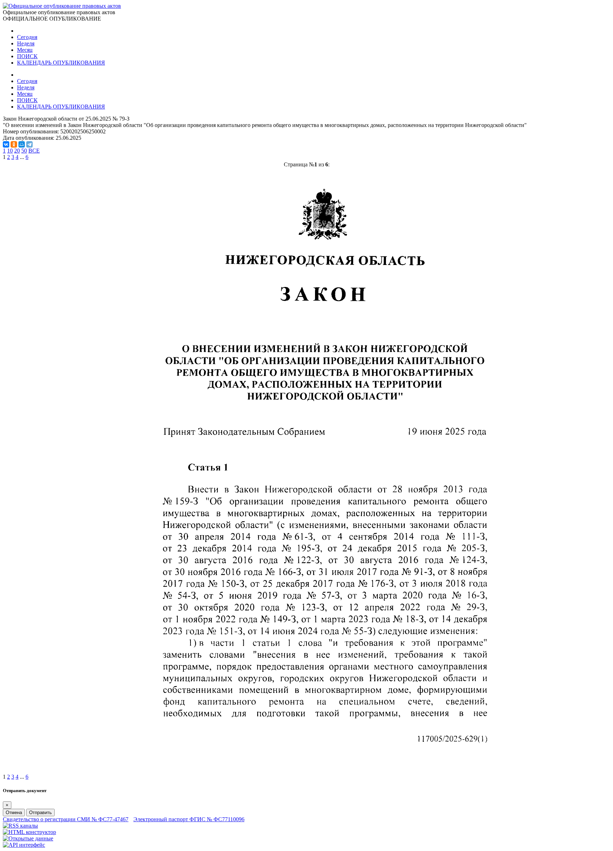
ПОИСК (27, 56)
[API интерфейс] (24, 845)
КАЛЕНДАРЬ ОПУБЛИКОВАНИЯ (61, 63)
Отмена (14, 812)
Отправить (40, 812)
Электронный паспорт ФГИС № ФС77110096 (188, 819)
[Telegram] (29, 144)
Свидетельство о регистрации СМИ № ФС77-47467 (65, 819)
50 (24, 151)
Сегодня (27, 37)
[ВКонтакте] (6, 144)
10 (10, 151)
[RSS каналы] (20, 826)
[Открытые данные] (28, 838)
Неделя (25, 43)
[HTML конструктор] (29, 832)
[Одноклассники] (14, 144)
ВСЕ (34, 151)
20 (17, 151)
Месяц (25, 50)
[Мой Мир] (21, 144)
